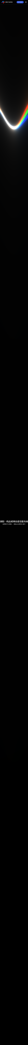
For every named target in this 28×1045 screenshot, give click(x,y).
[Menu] (26, 2)
